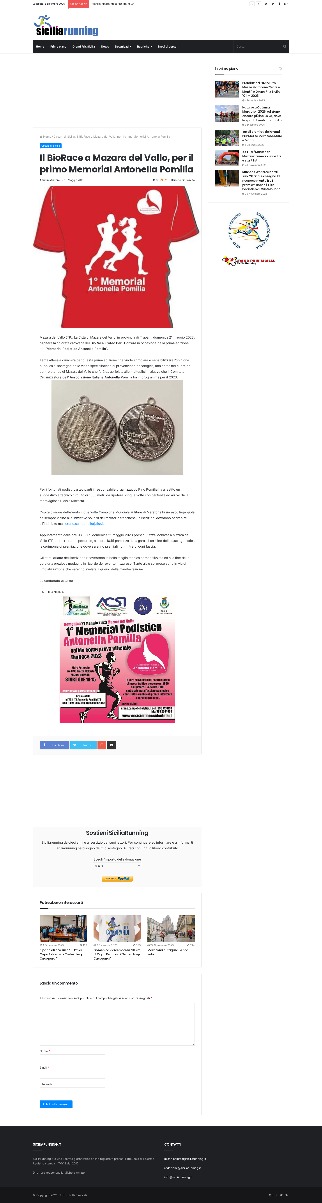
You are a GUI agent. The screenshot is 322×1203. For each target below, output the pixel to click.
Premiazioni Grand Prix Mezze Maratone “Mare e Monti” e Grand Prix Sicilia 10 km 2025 (261, 89)
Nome (45, 1051)
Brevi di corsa (167, 46)
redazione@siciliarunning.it (182, 1168)
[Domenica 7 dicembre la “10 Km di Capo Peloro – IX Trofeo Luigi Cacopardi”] (117, 928)
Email (44, 1067)
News (105, 46)
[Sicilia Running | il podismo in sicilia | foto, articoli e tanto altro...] (65, 25)
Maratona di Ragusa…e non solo (168, 952)
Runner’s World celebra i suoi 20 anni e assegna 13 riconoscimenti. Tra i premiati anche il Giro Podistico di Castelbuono (261, 180)
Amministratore (50, 180)
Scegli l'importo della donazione (117, 859)
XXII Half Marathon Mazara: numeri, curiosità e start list (261, 156)
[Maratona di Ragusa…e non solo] (171, 928)
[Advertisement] (117, 90)
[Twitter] (272, 4)
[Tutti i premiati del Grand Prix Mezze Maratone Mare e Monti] (227, 138)
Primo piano (58, 46)
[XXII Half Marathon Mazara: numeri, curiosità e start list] (227, 158)
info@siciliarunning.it (178, 1177)
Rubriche (143, 46)
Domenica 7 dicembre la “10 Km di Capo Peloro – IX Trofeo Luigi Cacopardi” (117, 954)
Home (40, 46)
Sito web (46, 1084)
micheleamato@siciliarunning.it (185, 1158)
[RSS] (266, 4)
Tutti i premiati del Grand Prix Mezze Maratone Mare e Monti (262, 136)
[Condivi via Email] (111, 745)
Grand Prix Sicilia (84, 46)
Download (122, 46)
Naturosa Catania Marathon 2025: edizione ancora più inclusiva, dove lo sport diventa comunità (261, 113)
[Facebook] (279, 4)
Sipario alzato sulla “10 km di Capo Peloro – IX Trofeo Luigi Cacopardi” (139, 3)
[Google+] (286, 4)
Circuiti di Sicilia (64, 136)
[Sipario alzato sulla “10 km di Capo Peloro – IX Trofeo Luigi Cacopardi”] (63, 928)
